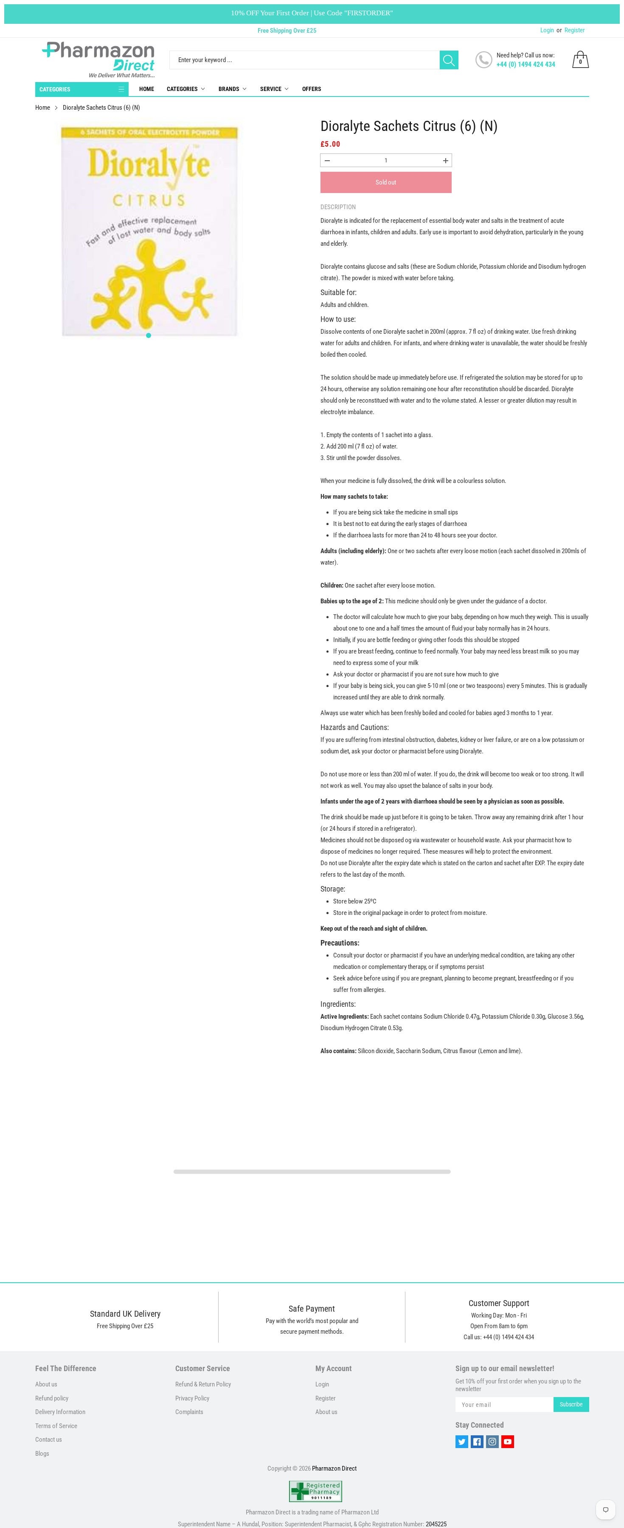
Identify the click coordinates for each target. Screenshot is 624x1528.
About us (46, 1384)
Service (270, 88)
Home (146, 88)
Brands (229, 88)
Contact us (48, 1439)
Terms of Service (56, 1426)
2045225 (436, 1524)
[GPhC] (315, 1491)
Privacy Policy (192, 1398)
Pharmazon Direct (334, 1468)
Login (547, 30)
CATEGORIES (54, 89)
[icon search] (449, 60)
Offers (311, 88)
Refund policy (51, 1398)
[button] (148, 335)
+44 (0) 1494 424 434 (526, 64)
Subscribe (571, 1404)
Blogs (42, 1453)
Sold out (386, 182)
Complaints (189, 1412)
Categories (182, 88)
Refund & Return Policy (203, 1384)
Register (571, 30)
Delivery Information (60, 1412)
